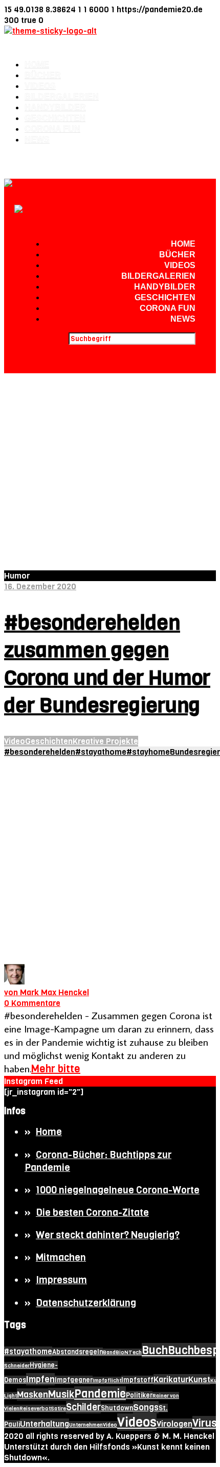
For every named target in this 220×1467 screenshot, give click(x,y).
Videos (40, 86)
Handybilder (55, 107)
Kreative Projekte (105, 741)
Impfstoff (137, 1380)
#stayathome (100, 752)
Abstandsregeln (77, 1352)
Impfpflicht (107, 1380)
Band (109, 1352)
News (37, 139)
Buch (155, 1350)
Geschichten (55, 118)
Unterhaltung (44, 1423)
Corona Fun (52, 129)
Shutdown (117, 1408)
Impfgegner (74, 1380)
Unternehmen (86, 1425)
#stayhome (148, 752)
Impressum (61, 1279)
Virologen (174, 1423)
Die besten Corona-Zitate (92, 1212)
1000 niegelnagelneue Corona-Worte (118, 1190)
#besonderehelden (39, 752)
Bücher (43, 75)
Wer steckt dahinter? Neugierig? (108, 1235)
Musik (61, 1394)
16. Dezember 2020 (40, 586)
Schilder (83, 1407)
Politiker (139, 1395)
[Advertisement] (110, 464)
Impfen (40, 1379)
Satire (58, 1408)
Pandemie (100, 1393)
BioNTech (129, 1352)
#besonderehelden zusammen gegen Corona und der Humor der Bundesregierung (107, 664)
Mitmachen (61, 1257)
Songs (146, 1407)
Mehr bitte (55, 1069)
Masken (32, 1394)
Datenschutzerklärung (86, 1302)
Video (14, 741)
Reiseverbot (35, 1408)
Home (37, 64)
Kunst (199, 1379)
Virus (204, 1423)
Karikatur (170, 1379)
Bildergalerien (62, 96)
